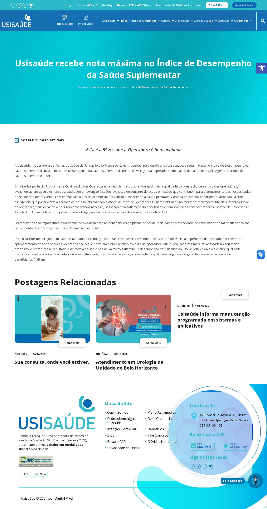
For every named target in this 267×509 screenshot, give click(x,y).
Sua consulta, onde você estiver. (52, 362)
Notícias (21, 354)
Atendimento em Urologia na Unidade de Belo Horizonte (130, 365)
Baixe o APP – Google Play (94, 5)
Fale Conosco (158, 435)
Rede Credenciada (161, 419)
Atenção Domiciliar (121, 429)
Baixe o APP (116, 441)
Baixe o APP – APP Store (134, 5)
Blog (68, 5)
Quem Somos (117, 412)
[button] (261, 68)
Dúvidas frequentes (163, 441)
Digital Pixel (64, 498)
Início (81, 87)
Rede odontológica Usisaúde (121, 421)
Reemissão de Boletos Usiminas (178, 5)
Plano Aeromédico (162, 412)
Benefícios (223, 21)
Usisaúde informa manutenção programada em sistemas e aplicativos (213, 320)
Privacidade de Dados (123, 448)
